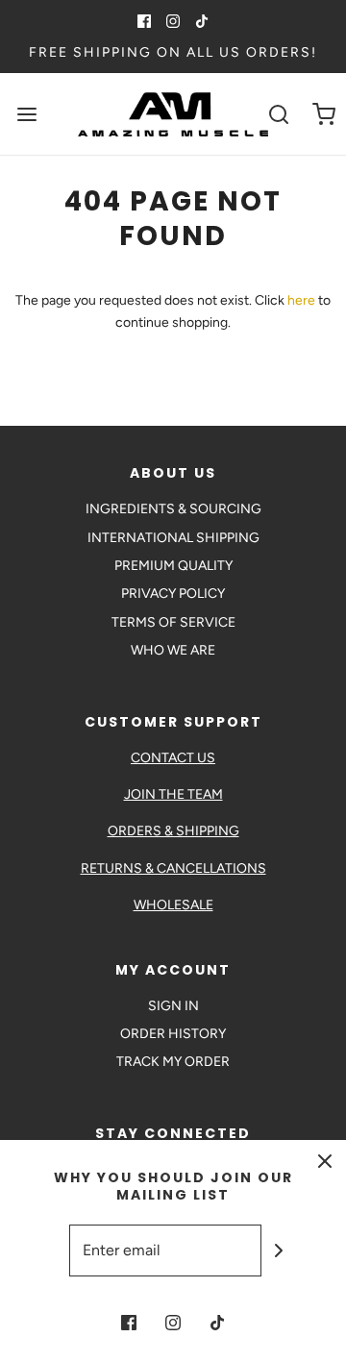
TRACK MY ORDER (173, 1061)
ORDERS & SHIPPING (173, 831)
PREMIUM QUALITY (173, 565)
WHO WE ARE (173, 650)
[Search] (278, 113)
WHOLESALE (173, 905)
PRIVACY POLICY (173, 593)
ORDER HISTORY (173, 1034)
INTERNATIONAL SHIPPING (173, 538)
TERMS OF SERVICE (173, 622)
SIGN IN (173, 1006)
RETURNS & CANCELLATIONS (173, 868)
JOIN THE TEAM (173, 794)
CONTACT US (173, 758)
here (301, 300)
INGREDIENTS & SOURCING (173, 509)
